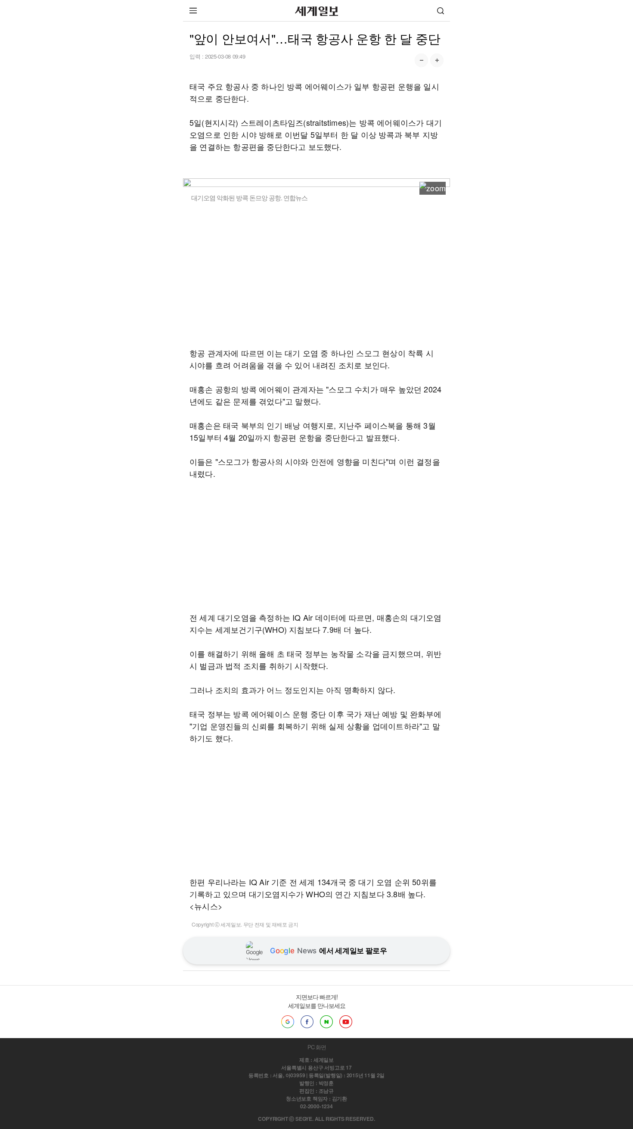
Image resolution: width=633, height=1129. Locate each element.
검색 (440, 10)
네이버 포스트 (326, 1021)
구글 (287, 1021)
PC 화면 (316, 1047)
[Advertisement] (316, 274)
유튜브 (345, 1021)
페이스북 (307, 1021)
